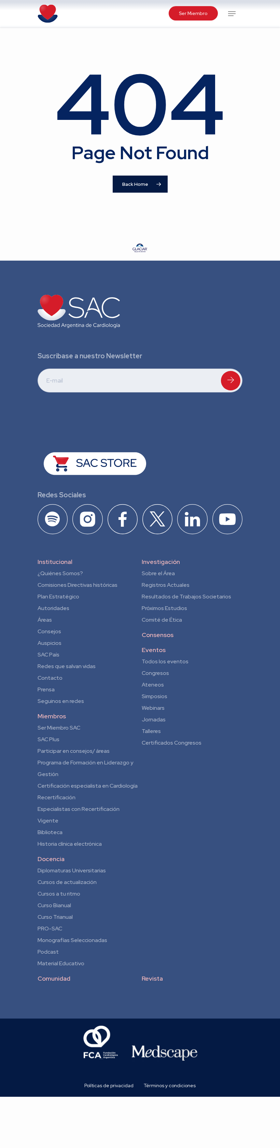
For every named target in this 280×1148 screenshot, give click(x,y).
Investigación (161, 562)
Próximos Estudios (164, 608)
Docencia (51, 859)
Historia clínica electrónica (70, 843)
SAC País (48, 654)
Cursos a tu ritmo (59, 893)
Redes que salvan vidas (67, 666)
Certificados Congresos (171, 742)
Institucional (55, 562)
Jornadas (154, 719)
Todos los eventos (165, 661)
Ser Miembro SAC (59, 727)
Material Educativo (61, 963)
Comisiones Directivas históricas (77, 585)
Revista (152, 978)
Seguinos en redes (61, 701)
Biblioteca (50, 832)
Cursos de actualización (67, 882)
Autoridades (53, 608)
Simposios (154, 696)
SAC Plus (48, 739)
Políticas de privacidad (109, 1085)
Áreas (45, 619)
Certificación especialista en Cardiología (88, 785)
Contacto (50, 677)
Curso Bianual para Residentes (54, 906)
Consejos (49, 631)
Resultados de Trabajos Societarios (186, 596)
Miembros (52, 716)
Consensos (157, 635)
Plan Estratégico (58, 596)
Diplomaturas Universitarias (72, 870)
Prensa (46, 689)
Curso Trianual (55, 917)
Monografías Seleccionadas (72, 940)
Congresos (155, 673)
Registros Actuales (166, 585)
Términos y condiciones (170, 1085)
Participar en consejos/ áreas (74, 751)
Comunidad (54, 978)
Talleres (151, 731)
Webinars (153, 707)
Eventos (154, 650)
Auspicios (49, 643)
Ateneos (153, 684)
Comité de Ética (162, 619)
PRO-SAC (50, 928)
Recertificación (56, 797)
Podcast (48, 951)
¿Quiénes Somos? (60, 573)
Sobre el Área (158, 573)
